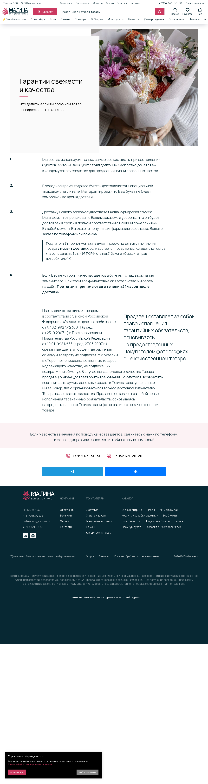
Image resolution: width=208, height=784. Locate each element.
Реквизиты (104, 556)
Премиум (80, 19)
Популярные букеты (157, 521)
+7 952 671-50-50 (170, 3)
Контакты (135, 3)
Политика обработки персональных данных (136, 556)
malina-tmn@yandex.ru (36, 521)
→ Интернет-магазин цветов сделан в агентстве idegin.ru (104, 597)
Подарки (180, 521)
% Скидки (97, 19)
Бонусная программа (99, 521)
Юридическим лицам (98, 532)
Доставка (92, 510)
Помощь (91, 527)
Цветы (151, 510)
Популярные (176, 19)
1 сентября (38, 19)
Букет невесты (131, 521)
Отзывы (110, 3)
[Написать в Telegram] (72, 471)
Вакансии (122, 3)
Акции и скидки (169, 510)
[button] (195, 3)
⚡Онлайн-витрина (14, 19)
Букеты (65, 19)
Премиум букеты (132, 527)
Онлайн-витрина (132, 510)
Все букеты (170, 515)
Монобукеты (116, 19)
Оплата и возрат (96, 515)
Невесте (133, 19)
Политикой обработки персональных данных (30, 764)
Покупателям (83, 3)
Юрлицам (98, 3)
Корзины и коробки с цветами (140, 515)
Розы (53, 19)
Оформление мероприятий (164, 527)
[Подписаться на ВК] (135, 471)
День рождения (154, 19)
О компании (66, 3)
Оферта (90, 556)
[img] (25, 535)
